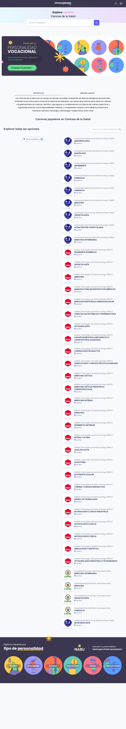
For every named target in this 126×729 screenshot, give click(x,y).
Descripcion (38, 93)
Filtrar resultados (34, 139)
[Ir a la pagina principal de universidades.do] (63, 3)
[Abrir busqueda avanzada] (96, 23)
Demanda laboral (87, 93)
